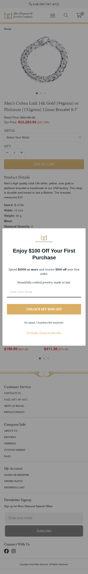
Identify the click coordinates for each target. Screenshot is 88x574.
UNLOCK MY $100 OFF (44, 309)
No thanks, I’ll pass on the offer (44, 332)
